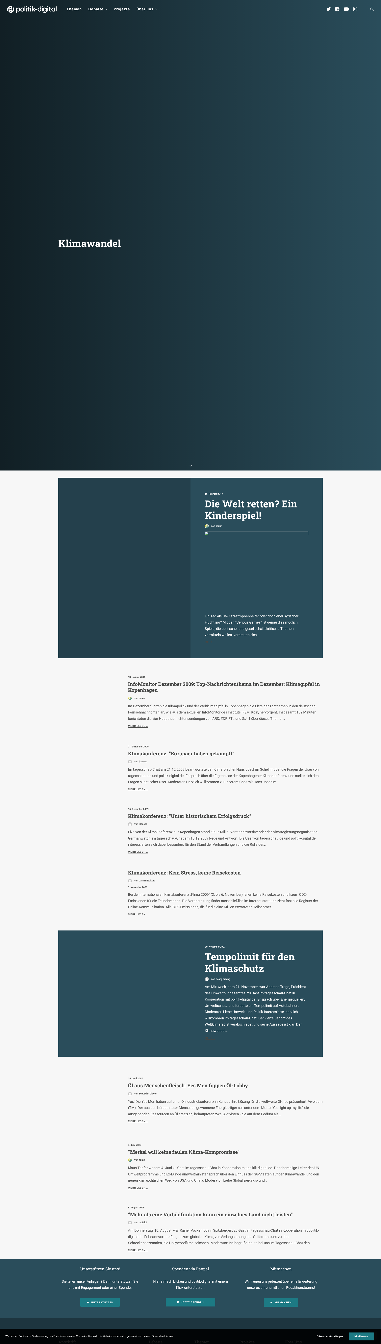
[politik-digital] (32, 9)
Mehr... (210, 642)
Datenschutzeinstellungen (330, 1336)
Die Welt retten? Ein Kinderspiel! (251, 509)
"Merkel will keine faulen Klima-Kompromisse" (184, 1152)
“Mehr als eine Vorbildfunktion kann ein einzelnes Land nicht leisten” (210, 1214)
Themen (74, 9)
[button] (372, 9)
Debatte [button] (95, 9)
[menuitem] (74, 9)
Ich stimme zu (361, 1336)
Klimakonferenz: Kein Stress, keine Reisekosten (184, 872)
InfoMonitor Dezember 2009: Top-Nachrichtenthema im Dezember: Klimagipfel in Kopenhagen (224, 687)
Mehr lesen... (138, 725)
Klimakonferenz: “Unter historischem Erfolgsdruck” (189, 816)
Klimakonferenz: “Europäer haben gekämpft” (181, 753)
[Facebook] (339, 9)
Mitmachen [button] (283, 1302)
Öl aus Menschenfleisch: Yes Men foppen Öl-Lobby (188, 1085)
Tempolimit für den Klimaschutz (250, 962)
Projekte (122, 9)
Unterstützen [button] (102, 1302)
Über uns (145, 9)
